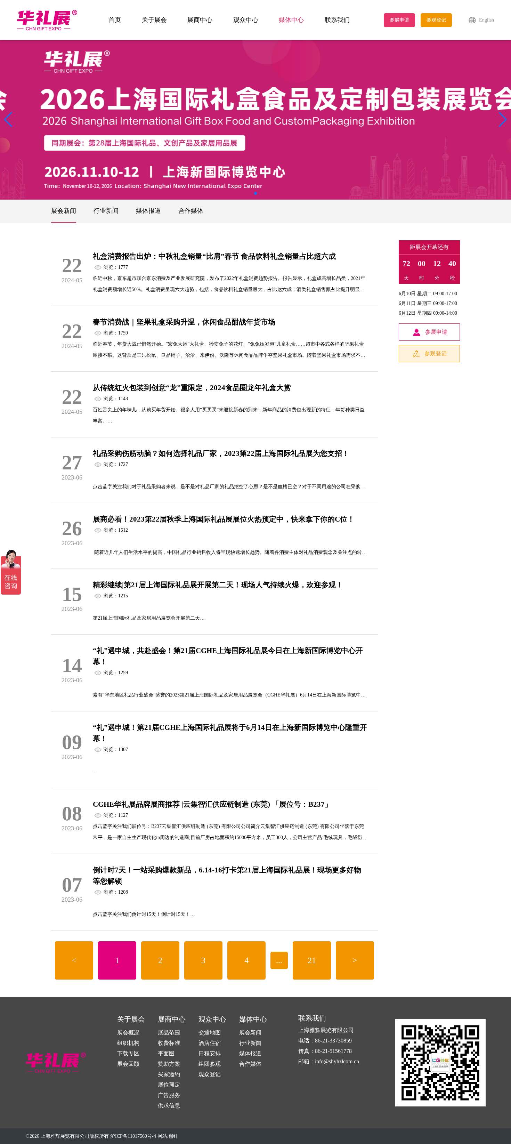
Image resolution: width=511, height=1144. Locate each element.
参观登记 (436, 20)
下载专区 (128, 1053)
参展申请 (399, 20)
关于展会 (154, 19)
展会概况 (128, 1033)
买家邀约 (169, 1074)
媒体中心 (291, 19)
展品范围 (169, 1033)
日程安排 (209, 1053)
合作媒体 (190, 210)
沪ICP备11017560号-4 (133, 1136)
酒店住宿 (209, 1043)
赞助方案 (169, 1064)
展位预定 (169, 1085)
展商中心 (199, 19)
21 (312, 960)
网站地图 (167, 1136)
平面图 (166, 1053)
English (486, 20)
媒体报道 (148, 210)
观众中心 (245, 19)
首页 (114, 19)
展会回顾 (128, 1064)
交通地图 (209, 1033)
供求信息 (169, 1106)
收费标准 (169, 1043)
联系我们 (337, 19)
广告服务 (169, 1095)
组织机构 (128, 1043)
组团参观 (209, 1064)
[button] (503, 119)
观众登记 (209, 1074)
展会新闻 (63, 210)
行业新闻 (106, 210)
